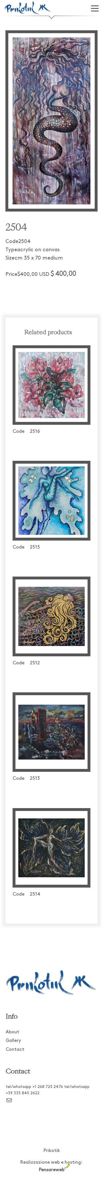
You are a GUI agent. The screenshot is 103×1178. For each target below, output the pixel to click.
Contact (15, 1049)
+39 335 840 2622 (22, 1093)
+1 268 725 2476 (47, 1087)
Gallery (13, 1041)
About (12, 1032)
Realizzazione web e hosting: (51, 1166)
